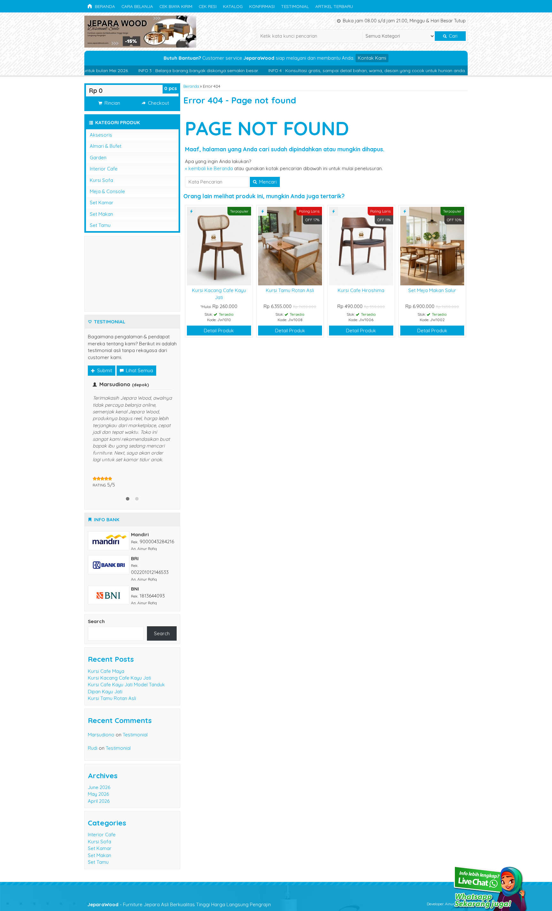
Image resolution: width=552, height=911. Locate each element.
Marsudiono (101, 708)
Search (96, 594)
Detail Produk (219, 331)
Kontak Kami (372, 58)
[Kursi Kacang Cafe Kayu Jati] (219, 246)
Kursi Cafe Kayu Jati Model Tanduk (126, 658)
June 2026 (99, 760)
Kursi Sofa (101, 180)
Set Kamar (101, 203)
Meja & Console (107, 191)
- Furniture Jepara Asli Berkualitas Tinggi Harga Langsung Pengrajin (179, 877)
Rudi (92, 721)
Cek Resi (208, 6)
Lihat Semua (139, 370)
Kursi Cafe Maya (106, 644)
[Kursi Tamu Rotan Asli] (290, 246)
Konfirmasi (262, 6)
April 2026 (99, 774)
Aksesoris (101, 135)
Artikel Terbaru (334, 6)
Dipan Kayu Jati (105, 665)
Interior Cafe (104, 169)
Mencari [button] (267, 182)
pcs (170, 88)
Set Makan (101, 214)
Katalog (233, 6)
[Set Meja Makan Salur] (432, 246)
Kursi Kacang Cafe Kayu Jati (119, 651)
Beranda (104, 6)
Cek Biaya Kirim (175, 6)
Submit (104, 370)
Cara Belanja (137, 6)
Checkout (158, 103)
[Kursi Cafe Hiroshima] (361, 246)
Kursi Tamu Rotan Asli (290, 290)
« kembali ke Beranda (209, 168)
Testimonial (295, 6)
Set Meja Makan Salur (432, 290)
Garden (98, 157)
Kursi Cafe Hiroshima (361, 290)
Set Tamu (100, 225)
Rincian (111, 103)
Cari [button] (452, 36)
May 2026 (98, 767)
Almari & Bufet (105, 146)
